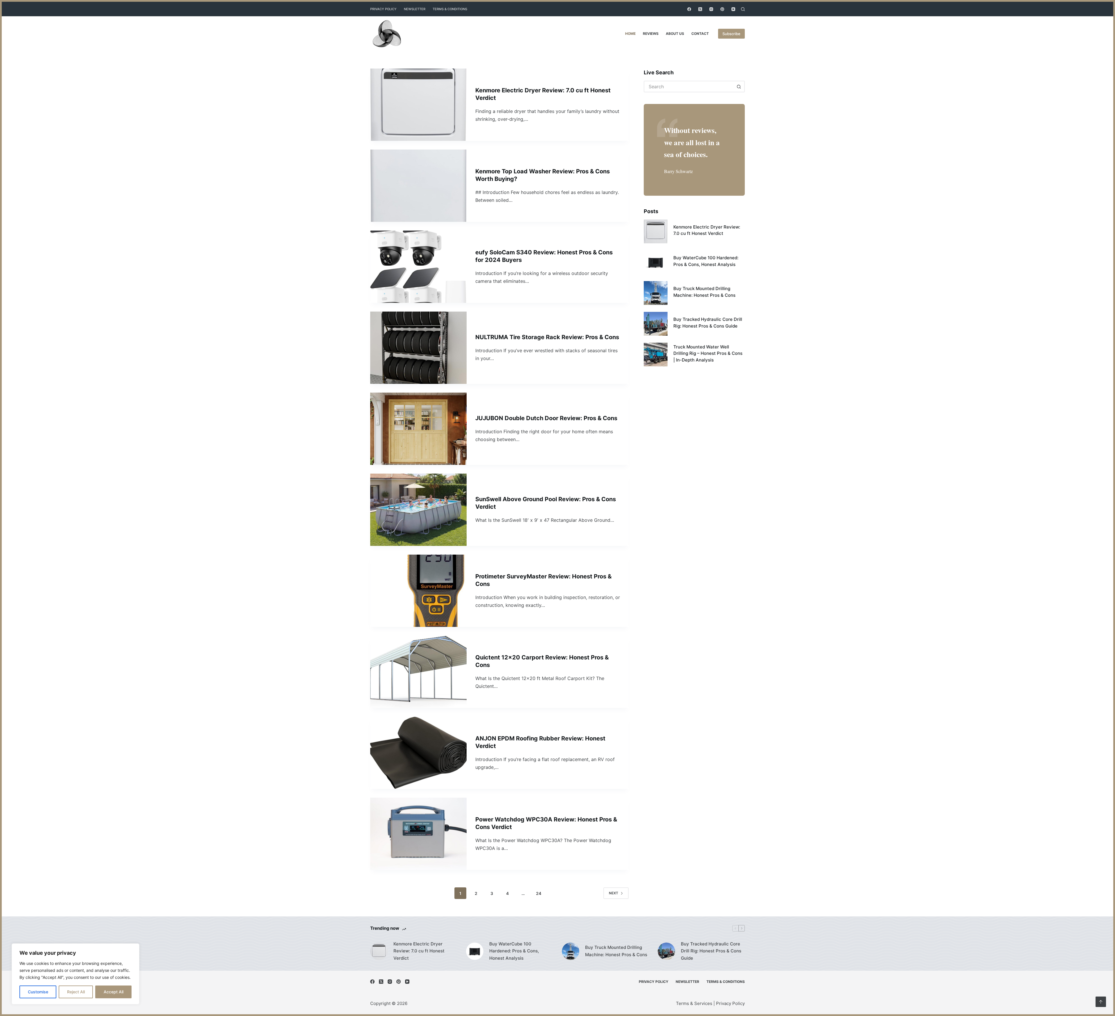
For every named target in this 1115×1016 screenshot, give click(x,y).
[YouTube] (733, 9)
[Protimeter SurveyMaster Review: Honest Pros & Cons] (418, 591)
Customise (38, 991)
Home (630, 33)
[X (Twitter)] (700, 9)
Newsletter (414, 9)
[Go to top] (1101, 1002)
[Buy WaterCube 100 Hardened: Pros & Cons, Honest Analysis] (656, 262)
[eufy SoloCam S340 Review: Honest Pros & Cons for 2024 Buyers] (418, 267)
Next (613, 893)
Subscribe (731, 33)
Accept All (113, 991)
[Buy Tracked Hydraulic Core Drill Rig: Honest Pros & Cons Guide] (656, 324)
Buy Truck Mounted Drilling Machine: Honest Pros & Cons (616, 951)
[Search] (743, 9)
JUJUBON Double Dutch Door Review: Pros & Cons (546, 418)
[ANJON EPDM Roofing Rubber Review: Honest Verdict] (418, 753)
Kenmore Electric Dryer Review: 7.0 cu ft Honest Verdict (419, 951)
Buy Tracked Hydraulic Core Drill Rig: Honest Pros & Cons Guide (711, 951)
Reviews (651, 33)
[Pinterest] (722, 9)
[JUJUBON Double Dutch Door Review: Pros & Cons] (418, 429)
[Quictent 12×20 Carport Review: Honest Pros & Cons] (418, 672)
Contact (700, 33)
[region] (75, 973)
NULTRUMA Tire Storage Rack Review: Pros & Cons (547, 337)
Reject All (76, 991)
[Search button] (739, 86)
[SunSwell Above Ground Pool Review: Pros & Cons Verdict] (418, 510)
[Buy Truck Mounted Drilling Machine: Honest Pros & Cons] (656, 293)
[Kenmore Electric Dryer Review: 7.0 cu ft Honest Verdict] (418, 105)
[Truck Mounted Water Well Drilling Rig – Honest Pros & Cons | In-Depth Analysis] (656, 354)
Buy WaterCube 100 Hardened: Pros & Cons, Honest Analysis (514, 951)
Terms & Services (694, 1003)
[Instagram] (711, 9)
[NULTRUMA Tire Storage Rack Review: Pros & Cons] (418, 348)
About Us (675, 33)
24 (538, 893)
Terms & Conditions (450, 9)
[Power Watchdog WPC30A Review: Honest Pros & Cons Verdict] (418, 834)
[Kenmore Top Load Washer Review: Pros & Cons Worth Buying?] (418, 186)
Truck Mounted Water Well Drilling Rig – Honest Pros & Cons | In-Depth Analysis (707, 353)
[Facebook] (689, 9)
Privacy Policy (383, 9)
